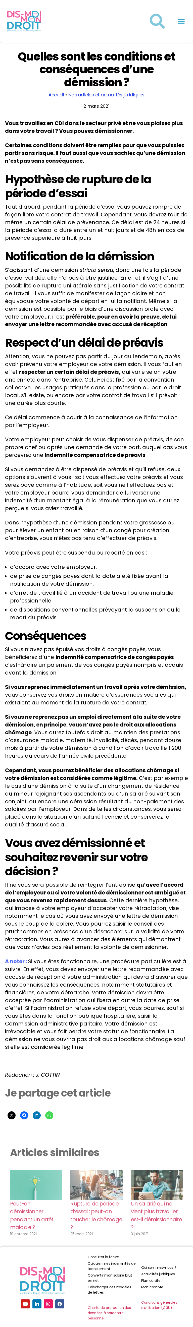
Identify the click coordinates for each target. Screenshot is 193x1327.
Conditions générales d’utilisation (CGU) (159, 1305)
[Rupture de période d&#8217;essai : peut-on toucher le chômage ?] (96, 1185)
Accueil (56, 95)
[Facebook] (59, 1303)
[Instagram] (48, 1303)
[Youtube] (25, 1303)
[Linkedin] (36, 1303)
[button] (181, 21)
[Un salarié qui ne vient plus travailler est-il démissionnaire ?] (157, 1185)
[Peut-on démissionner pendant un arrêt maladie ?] (36, 1185)
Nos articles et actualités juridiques (106, 95)
